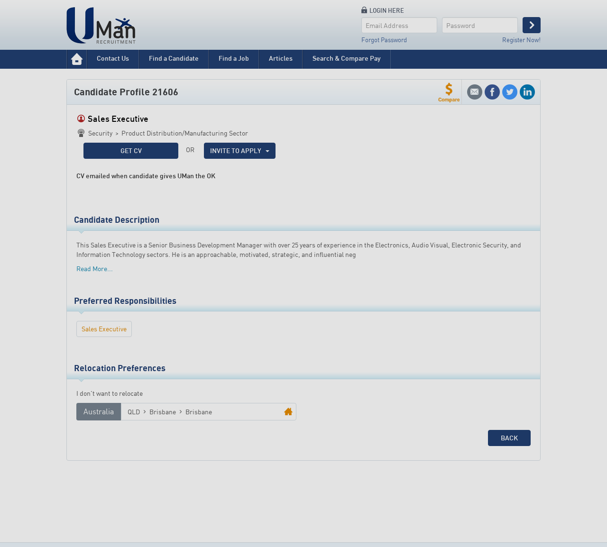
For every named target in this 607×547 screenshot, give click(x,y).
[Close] (382, 224)
